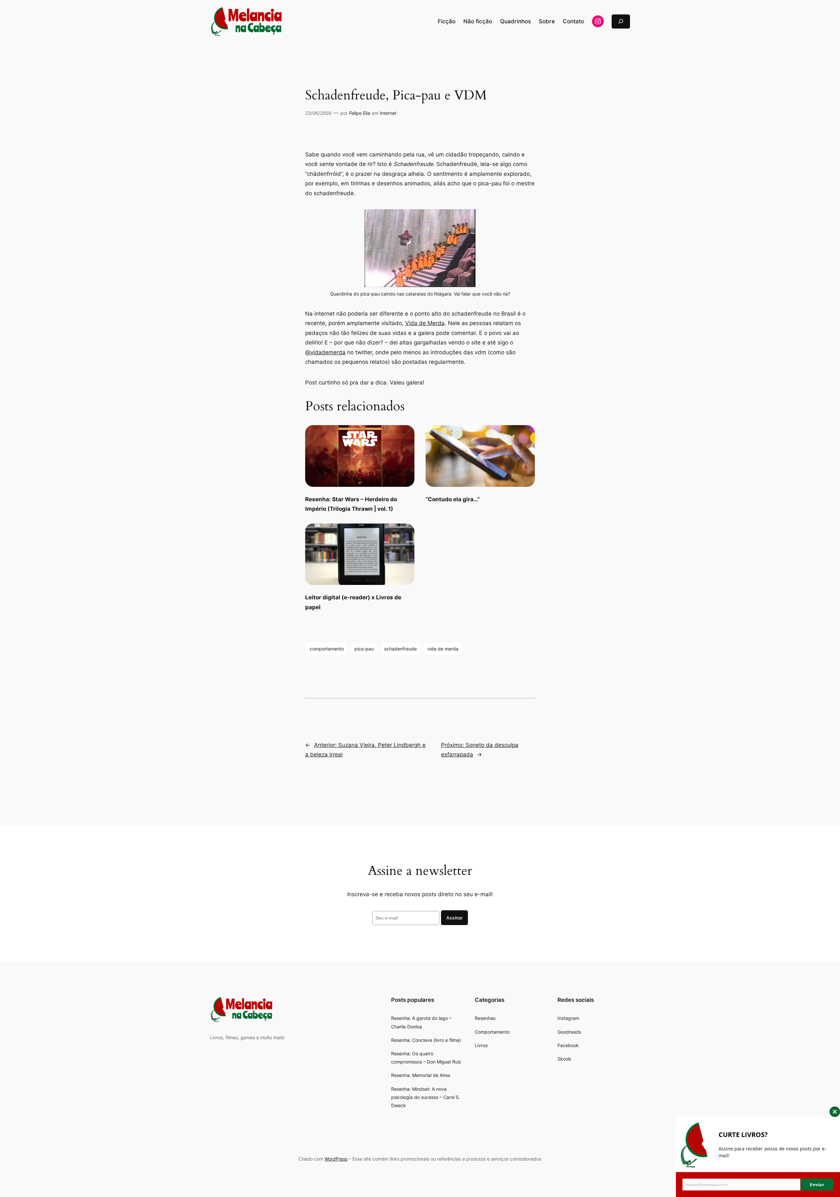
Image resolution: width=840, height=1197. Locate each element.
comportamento (327, 648)
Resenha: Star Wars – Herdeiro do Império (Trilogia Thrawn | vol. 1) (351, 504)
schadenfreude (400, 648)
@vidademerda (325, 352)
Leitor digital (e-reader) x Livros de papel (353, 602)
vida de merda (442, 648)
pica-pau (364, 648)
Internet (388, 113)
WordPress (336, 1159)
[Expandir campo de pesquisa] (621, 21)
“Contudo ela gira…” (453, 499)
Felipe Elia (359, 113)
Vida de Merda (425, 323)
